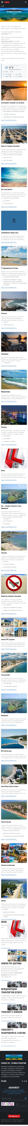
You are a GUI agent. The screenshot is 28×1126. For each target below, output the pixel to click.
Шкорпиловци (5, 391)
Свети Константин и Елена (9, 786)
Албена (3, 900)
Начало (14, 14)
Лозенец (4, 553)
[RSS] (22, 1081)
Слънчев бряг (5, 675)
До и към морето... (7, 189)
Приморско (4, 715)
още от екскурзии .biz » (9, 120)
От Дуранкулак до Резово (9, 268)
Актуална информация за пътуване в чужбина (14, 16)
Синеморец (4, 354)
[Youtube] (26, 1081)
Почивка (9, 18)
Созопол (4, 313)
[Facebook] (24, 1081)
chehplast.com (5, 948)
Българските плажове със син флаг (12, 102)
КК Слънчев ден (6, 751)
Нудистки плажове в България (11, 596)
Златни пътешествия (8, 865)
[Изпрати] (25, 1098)
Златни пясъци (6, 822)
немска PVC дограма (7, 639)
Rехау (3, 470)
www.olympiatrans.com (8, 1003)
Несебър (4, 427)
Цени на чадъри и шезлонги (10, 146)
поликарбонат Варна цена (9, 232)
